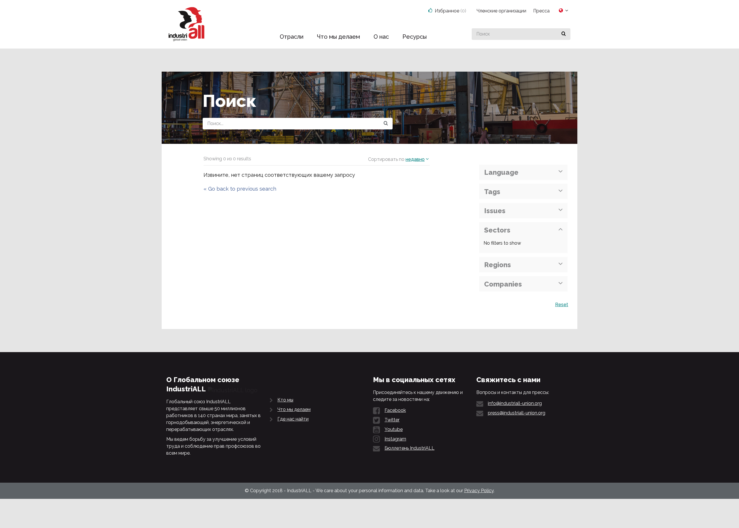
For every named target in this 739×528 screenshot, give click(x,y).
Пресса (541, 11)
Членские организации (501, 11)
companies (503, 284)
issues (494, 211)
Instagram (395, 439)
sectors (497, 230)
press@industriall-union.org (516, 413)
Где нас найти (293, 419)
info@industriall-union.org (515, 403)
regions (497, 265)
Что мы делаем (294, 409)
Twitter (392, 420)
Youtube (394, 429)
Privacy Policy (479, 490)
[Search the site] (386, 123)
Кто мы (285, 400)
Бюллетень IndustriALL (409, 448)
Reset (561, 304)
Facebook (395, 410)
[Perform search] (563, 34)
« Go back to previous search (240, 189)
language (501, 172)
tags (492, 191)
